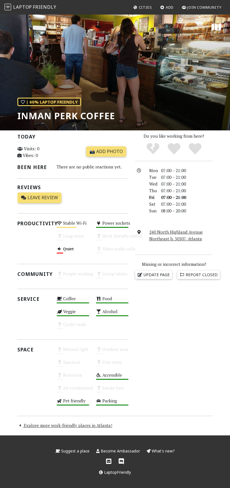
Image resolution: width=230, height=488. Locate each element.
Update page (156, 274)
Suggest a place (75, 451)
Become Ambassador (120, 451)
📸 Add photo (106, 151)
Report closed (201, 274)
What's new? (163, 451)
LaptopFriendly (117, 472)
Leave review (42, 197)
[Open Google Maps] (216, 27)
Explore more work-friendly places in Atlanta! (67, 425)
